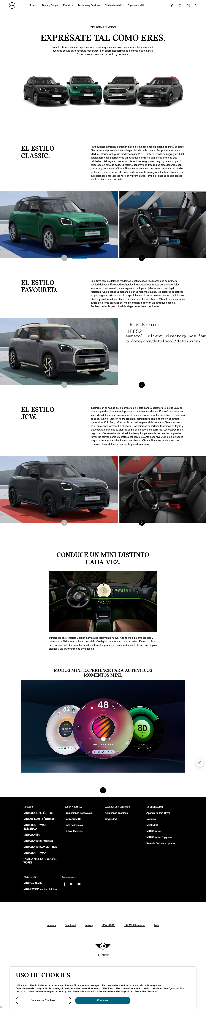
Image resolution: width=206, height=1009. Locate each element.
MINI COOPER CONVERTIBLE (40, 847)
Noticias (151, 819)
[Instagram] (71, 884)
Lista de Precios (74, 825)
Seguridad (111, 819)
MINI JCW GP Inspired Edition (40, 889)
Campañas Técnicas (116, 813)
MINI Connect (154, 831)
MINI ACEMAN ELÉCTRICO (39, 819)
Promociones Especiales (78, 813)
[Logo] (103, 946)
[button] (180, 5)
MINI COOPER (32, 835)
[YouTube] (79, 884)
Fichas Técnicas (73, 831)
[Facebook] (64, 884)
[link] (113, 5)
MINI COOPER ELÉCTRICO (39, 813)
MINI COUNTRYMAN (35, 853)
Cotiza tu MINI (73, 819)
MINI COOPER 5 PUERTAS (38, 841)
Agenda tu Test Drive (158, 813)
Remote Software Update (160, 843)
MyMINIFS (152, 825)
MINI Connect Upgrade (159, 837)
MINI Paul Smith (33, 883)
